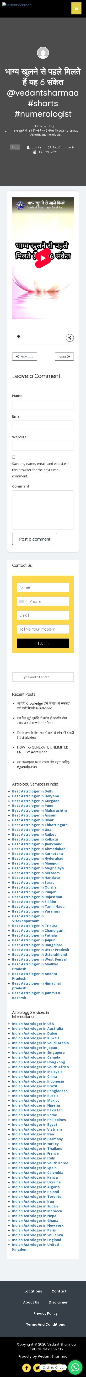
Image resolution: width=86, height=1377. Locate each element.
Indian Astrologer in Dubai (34, 1033)
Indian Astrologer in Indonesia (38, 1081)
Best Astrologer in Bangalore (37, 945)
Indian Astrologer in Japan (34, 1047)
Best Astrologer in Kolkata (35, 839)
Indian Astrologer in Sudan (35, 1206)
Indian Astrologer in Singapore (38, 1052)
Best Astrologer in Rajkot (34, 834)
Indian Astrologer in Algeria (36, 1187)
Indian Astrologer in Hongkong (38, 1062)
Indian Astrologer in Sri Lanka (37, 1235)
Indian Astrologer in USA (33, 1023)
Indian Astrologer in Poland (35, 1191)
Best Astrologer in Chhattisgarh (40, 825)
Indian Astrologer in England (36, 1239)
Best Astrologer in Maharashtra (39, 810)
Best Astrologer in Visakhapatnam (28, 918)
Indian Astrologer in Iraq (33, 1201)
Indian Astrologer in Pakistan (37, 1110)
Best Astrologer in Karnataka (37, 853)
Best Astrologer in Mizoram (36, 873)
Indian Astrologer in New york (38, 1225)
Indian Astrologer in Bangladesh (40, 1091)
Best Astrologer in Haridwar (36, 877)
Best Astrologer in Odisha (34, 887)
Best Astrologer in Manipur (35, 863)
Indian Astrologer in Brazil (34, 1086)
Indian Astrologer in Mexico (35, 1100)
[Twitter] (37, 1368)
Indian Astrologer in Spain (34, 1167)
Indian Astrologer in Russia (35, 1095)
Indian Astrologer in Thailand (37, 1148)
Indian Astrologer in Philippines (39, 1119)
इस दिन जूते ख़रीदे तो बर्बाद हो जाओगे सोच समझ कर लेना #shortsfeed (42, 720)
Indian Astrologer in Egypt (34, 1124)
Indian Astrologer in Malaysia (37, 1071)
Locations (33, 1291)
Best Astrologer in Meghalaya (38, 868)
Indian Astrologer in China (34, 1076)
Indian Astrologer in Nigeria (36, 1105)
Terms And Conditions (45, 1324)
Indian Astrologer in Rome (34, 1115)
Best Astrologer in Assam (34, 815)
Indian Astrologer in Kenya (35, 1177)
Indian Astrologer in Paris (34, 1230)
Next (63, 356)
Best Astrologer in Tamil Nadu (38, 906)
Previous (26, 356)
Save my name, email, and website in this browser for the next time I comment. (41, 469)
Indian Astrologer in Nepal (34, 1215)
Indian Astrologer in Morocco (37, 1211)
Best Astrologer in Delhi (32, 791)
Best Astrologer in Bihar (33, 820)
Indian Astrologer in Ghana (35, 1220)
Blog (51, 126)
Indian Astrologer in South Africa (40, 1067)
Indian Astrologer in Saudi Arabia (40, 1043)
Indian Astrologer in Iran (33, 1134)
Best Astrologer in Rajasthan (37, 897)
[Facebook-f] (26, 1368)
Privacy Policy (45, 1313)
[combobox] (22, 601)
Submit (43, 643)
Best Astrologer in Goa (31, 829)
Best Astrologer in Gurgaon (35, 800)
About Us (31, 1302)
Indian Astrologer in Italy (33, 1158)
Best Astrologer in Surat (33, 882)
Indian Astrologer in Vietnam (37, 1129)
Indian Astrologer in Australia (37, 1028)
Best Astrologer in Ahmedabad (38, 849)
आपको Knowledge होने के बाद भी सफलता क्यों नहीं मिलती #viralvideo (43, 705)
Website (19, 436)
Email (17, 416)
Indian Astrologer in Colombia (37, 1172)
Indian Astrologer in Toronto (36, 1196)
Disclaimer (58, 1302)
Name (17, 395)
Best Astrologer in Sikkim (34, 901)
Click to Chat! (53, 1367)
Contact (59, 1291)
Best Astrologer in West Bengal (39, 959)
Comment (20, 486)
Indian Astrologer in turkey (35, 1143)
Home (38, 126)
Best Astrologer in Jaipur (33, 940)
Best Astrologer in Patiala (34, 935)
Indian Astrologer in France (35, 1153)
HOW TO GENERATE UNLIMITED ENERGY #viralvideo (43, 749)
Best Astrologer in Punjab (34, 892)
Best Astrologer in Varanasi (36, 911)
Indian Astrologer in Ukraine (36, 1182)
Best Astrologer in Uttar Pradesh (40, 949)
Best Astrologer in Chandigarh (38, 930)
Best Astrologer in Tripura (34, 925)
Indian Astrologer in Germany (37, 1139)
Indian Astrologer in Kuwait (35, 1038)
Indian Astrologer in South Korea (40, 1163)
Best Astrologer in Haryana (35, 796)
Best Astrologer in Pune (32, 805)
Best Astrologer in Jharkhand (37, 844)
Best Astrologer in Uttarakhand (39, 954)
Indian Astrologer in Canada (36, 1057)
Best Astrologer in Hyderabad (37, 858)
